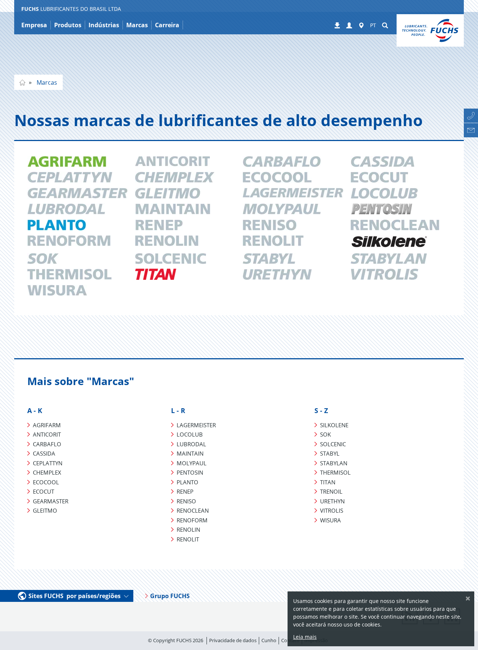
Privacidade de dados (233, 640)
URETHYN (332, 501)
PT (373, 25)
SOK (325, 434)
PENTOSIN (190, 472)
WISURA (330, 520)
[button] (349, 26)
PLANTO (187, 482)
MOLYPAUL (192, 463)
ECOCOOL (46, 482)
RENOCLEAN (193, 510)
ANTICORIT (47, 434)
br (22, 82)
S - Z (321, 410)
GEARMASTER (50, 501)
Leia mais (305, 636)
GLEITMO (45, 510)
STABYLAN (333, 463)
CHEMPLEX (47, 472)
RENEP (185, 491)
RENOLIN (188, 529)
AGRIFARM (47, 425)
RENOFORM (192, 520)
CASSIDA (44, 453)
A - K (34, 410)
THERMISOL (335, 472)
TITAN (327, 482)
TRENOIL (331, 491)
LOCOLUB (190, 434)
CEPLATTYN (47, 463)
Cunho (268, 640)
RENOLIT (188, 539)
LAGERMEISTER (196, 425)
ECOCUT (43, 491)
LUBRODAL (191, 444)
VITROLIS (331, 510)
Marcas (46, 82)
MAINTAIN (190, 453)
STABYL (329, 453)
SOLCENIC (333, 444)
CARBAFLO (47, 444)
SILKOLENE (334, 425)
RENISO (186, 501)
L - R (178, 410)
